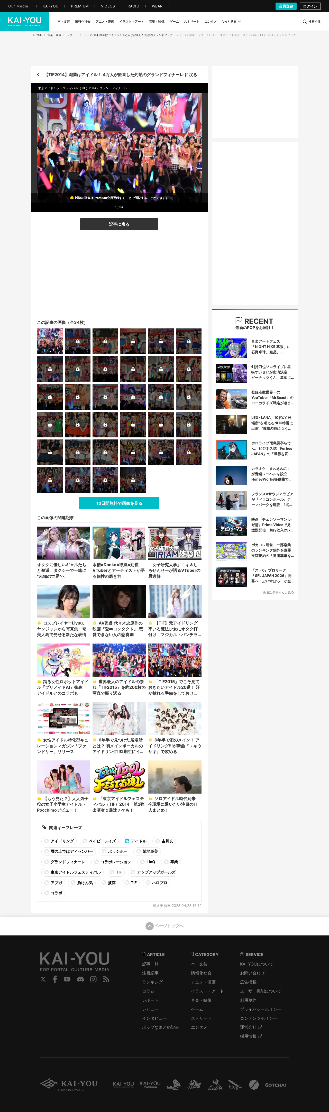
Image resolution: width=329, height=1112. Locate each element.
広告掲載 (248, 982)
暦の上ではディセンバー (71, 851)
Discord (80, 979)
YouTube (67, 979)
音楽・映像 (54, 35)
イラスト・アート (207, 991)
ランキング (152, 982)
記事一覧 (150, 964)
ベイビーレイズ (102, 841)
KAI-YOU (36, 35)
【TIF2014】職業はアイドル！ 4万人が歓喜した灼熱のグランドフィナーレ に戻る (120, 74)
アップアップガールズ (156, 872)
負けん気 (85, 882)
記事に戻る (119, 224)
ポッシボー (117, 851)
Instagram (93, 979)
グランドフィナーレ (67, 861)
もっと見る (228, 21)
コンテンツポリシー (258, 1018)
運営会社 (248, 1027)
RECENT (258, 321)
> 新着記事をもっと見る (277, 592)
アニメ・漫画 (203, 982)
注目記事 (150, 973)
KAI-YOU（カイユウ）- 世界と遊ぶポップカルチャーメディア (24, 21)
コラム (148, 991)
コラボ (56, 892)
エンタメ (199, 1027)
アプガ (56, 882)
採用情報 (248, 1036)
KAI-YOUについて (256, 964)
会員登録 (286, 6)
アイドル (138, 841)
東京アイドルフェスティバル (75, 872)
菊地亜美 (150, 851)
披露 (111, 882)
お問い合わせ (252, 973)
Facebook (55, 979)
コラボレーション (115, 861)
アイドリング (62, 841)
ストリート (201, 1018)
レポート (72, 35)
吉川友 (167, 841)
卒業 (174, 861)
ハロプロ (159, 882)
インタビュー (154, 1018)
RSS (106, 979)
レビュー (150, 1009)
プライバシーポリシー (260, 1009)
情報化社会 (201, 973)
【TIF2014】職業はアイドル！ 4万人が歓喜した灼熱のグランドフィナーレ (130, 35)
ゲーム (197, 1009)
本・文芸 (199, 964)
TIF (118, 872)
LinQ (150, 861)
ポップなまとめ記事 (160, 1027)
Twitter (43, 979)
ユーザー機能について (260, 991)
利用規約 (248, 1000)
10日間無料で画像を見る (119, 503)
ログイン (310, 6)
